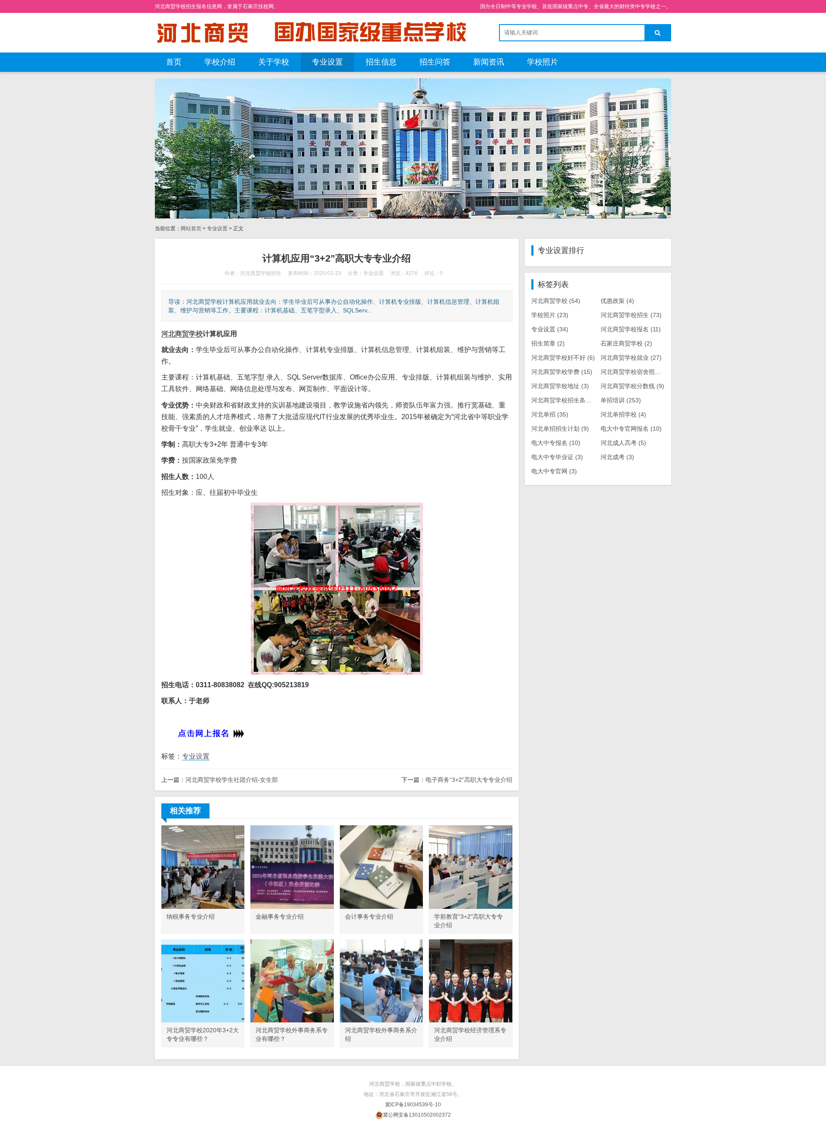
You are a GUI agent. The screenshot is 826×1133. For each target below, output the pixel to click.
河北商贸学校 (555, 300)
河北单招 (549, 414)
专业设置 (327, 62)
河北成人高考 (623, 442)
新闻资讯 (488, 62)
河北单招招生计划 (560, 428)
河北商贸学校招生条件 (567, 400)
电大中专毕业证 (557, 457)
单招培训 (621, 400)
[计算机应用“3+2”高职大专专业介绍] (202, 32)
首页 (174, 62)
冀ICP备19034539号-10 (413, 1105)
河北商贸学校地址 (560, 386)
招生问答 (434, 62)
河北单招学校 (623, 414)
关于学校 (273, 62)
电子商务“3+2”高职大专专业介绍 (468, 779)
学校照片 (542, 62)
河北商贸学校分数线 (632, 386)
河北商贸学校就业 (631, 357)
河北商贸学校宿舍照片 (635, 371)
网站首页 (191, 228)
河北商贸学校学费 (561, 371)
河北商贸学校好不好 (563, 357)
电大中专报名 (555, 442)
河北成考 (617, 457)
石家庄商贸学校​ (626, 343)
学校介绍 (219, 62)
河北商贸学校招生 (631, 315)
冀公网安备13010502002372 (417, 1115)
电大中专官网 (554, 471)
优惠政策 (617, 300)
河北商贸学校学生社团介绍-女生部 (231, 779)
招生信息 (381, 62)
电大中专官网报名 (631, 428)
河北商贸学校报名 (631, 329)
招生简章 (548, 343)
